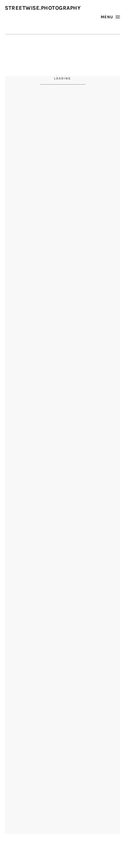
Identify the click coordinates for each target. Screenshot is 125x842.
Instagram (61, 19)
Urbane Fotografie (47, 51)
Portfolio (30, 43)
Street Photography (73, 43)
